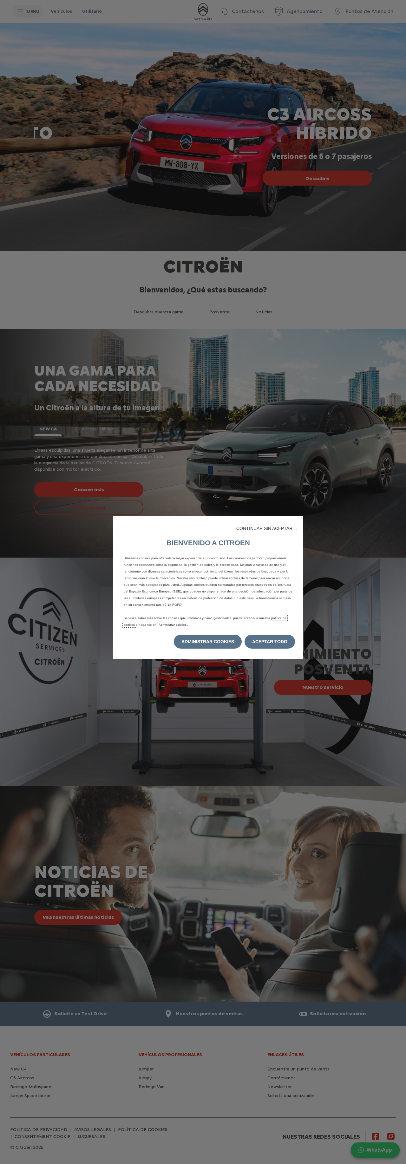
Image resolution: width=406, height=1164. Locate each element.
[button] (267, 528)
